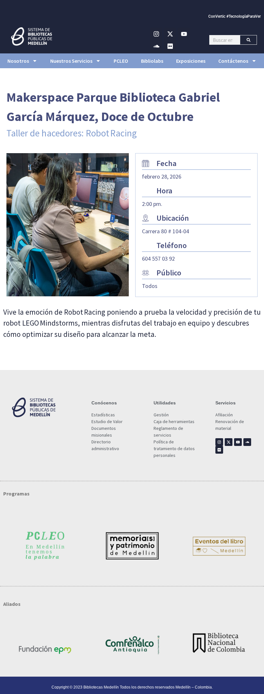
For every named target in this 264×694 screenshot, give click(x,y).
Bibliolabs (152, 61)
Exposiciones (190, 61)
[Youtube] (184, 34)
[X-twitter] (170, 34)
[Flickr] (170, 46)
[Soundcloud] (156, 46)
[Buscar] (248, 39)
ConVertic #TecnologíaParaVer (234, 16)
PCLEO (121, 61)
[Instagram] (156, 34)
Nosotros (18, 61)
